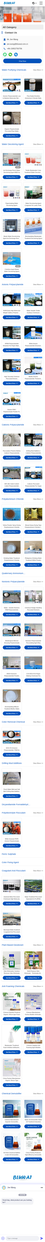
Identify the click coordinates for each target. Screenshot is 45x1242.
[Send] (42, 1238)
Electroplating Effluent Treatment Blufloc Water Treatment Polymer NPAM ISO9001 (12, 708)
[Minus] (41, 1187)
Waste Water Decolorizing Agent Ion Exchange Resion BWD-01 (12, 237)
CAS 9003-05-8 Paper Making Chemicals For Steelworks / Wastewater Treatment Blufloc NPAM (33, 675)
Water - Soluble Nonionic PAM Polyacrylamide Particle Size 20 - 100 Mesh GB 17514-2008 (11, 609)
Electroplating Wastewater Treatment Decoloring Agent (33, 237)
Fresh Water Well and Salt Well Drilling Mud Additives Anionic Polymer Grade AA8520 (11, 790)
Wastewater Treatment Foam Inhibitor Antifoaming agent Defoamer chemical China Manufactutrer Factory (12, 1047)
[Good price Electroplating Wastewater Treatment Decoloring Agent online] (33, 225)
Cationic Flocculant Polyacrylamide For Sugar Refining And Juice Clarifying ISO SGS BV (33, 485)
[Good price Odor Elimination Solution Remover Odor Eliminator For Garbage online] (12, 960)
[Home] (22, 1181)
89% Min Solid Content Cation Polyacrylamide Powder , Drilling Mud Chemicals (11, 485)
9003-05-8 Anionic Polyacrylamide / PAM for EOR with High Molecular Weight (12, 749)
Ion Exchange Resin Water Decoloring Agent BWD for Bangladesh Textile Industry (11, 171)
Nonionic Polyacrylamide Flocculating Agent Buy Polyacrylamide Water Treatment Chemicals (33, 642)
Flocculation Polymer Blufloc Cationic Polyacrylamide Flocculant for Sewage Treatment (12, 452)
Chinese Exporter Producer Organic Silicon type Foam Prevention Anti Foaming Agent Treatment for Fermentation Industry (11, 1014)
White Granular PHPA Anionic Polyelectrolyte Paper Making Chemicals (12, 840)
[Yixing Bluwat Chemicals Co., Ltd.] (9, 3)
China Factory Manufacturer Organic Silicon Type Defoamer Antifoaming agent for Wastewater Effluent (12, 1080)
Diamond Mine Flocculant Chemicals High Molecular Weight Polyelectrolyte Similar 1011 (11, 898)
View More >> (38, 70)
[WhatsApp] (5, 54)
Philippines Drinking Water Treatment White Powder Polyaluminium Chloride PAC (33, 559)
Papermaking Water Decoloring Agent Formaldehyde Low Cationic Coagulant (12, 204)
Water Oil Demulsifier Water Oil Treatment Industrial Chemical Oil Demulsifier (33, 1121)
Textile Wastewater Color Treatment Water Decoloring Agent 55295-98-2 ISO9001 (33, 171)
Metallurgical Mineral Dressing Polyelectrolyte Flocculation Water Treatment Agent (11, 642)
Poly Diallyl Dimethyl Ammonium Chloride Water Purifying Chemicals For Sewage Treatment (33, 97)
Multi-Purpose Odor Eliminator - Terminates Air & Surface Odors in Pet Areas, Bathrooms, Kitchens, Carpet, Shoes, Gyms (33, 972)
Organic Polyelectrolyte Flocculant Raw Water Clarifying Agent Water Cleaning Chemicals (11, 130)
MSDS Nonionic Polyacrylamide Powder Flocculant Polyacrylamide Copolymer (11, 675)
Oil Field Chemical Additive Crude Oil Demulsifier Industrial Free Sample (11, 1154)
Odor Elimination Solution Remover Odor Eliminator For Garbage (12, 972)
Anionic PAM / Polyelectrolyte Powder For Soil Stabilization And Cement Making (11, 411)
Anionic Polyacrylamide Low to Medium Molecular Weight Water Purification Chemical (12, 97)
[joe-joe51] (16, 54)
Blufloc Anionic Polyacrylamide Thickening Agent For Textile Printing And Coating (33, 378)
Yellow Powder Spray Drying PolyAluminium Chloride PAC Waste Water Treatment (12, 526)
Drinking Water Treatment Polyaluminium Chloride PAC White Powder (12, 559)
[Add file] (3, 1238)
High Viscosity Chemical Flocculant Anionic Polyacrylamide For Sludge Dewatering (11, 378)
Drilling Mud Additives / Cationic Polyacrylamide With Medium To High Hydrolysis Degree (33, 452)
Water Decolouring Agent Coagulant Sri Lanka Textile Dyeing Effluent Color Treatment (33, 204)
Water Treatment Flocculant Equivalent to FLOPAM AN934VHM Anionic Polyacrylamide (33, 898)
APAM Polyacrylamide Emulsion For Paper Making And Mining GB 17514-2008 (12, 345)
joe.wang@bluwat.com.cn (17, 44)
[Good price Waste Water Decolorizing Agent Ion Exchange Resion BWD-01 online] (12, 225)
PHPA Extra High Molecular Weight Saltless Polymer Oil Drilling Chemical (11, 312)
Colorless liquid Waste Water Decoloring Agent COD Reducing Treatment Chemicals (12, 270)
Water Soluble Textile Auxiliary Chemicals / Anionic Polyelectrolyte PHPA (33, 312)
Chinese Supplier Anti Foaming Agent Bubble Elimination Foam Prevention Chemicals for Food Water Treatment (33, 1047)
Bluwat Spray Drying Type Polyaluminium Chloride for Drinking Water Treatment (33, 526)
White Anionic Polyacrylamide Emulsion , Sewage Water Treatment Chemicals (33, 345)
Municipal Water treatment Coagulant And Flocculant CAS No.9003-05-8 (12, 931)
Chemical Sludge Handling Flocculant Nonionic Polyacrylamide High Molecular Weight (33, 609)
